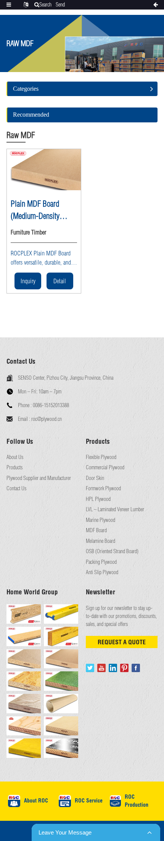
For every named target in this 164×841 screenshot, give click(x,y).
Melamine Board (100, 541)
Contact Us (16, 488)
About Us (14, 457)
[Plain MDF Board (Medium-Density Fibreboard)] (44, 170)
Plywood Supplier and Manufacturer (38, 478)
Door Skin (95, 478)
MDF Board (96, 530)
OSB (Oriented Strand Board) (112, 551)
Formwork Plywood (103, 488)
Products (14, 467)
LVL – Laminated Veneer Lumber (115, 509)
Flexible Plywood (101, 457)
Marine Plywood (100, 520)
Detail (59, 281)
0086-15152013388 (51, 405)
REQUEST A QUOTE (122, 642)
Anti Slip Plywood (102, 572)
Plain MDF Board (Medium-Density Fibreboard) (35, 210)
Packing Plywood (101, 562)
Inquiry (28, 281)
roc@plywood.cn (46, 419)
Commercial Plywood (105, 467)
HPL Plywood (98, 499)
